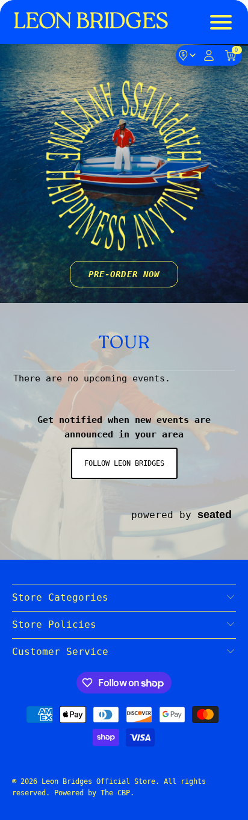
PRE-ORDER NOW (124, 274)
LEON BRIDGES (90, 22)
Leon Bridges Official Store (98, 781)
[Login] (209, 55)
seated (214, 514)
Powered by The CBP (92, 793)
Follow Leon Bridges (124, 463)
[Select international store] (187, 55)
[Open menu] (222, 22)
